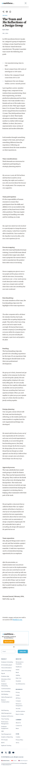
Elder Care (18, 678)
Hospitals (18, 681)
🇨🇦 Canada (13, 760)
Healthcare (19, 667)
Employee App (5, 676)
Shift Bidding (4, 694)
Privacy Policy (19, 740)
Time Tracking (5, 719)
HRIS (2, 731)
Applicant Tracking (6, 745)
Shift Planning (5, 710)
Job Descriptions (20, 711)
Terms (17, 742)
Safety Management (6, 697)
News (17, 728)
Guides (18, 695)
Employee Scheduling (7, 662)
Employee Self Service (7, 716)
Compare (18, 701)
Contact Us (19, 725)
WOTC (3, 742)
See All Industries (20, 684)
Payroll (3, 673)
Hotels (17, 669)
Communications (6, 688)
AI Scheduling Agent (6, 665)
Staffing (18, 675)
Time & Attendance (6, 667)
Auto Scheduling (5, 691)
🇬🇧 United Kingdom (23, 760)
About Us (18, 722)
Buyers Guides (20, 714)
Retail (17, 672)
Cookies (18, 737)
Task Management (6, 734)
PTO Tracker (4, 740)
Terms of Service (6, 764)
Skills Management (6, 713)
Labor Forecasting (6, 670)
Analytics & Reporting (7, 737)
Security (18, 708)
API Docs (18, 698)
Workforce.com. (17, 619)
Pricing (18, 692)
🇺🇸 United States (5, 760)
